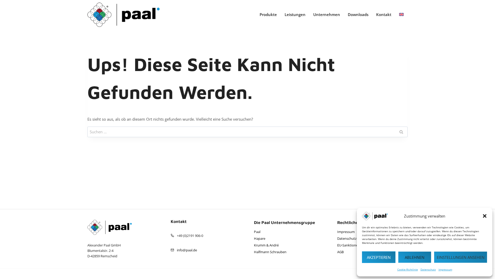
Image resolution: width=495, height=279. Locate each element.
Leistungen (295, 14)
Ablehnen (414, 257)
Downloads (358, 14)
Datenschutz (428, 269)
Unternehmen (326, 14)
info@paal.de (187, 250)
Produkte (268, 14)
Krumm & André (266, 245)
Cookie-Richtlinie (407, 269)
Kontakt (383, 14)
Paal (257, 231)
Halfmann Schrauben (270, 252)
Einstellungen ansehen (460, 257)
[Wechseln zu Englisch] (401, 14)
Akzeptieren (379, 257)
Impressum (445, 269)
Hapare (259, 238)
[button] (484, 216)
